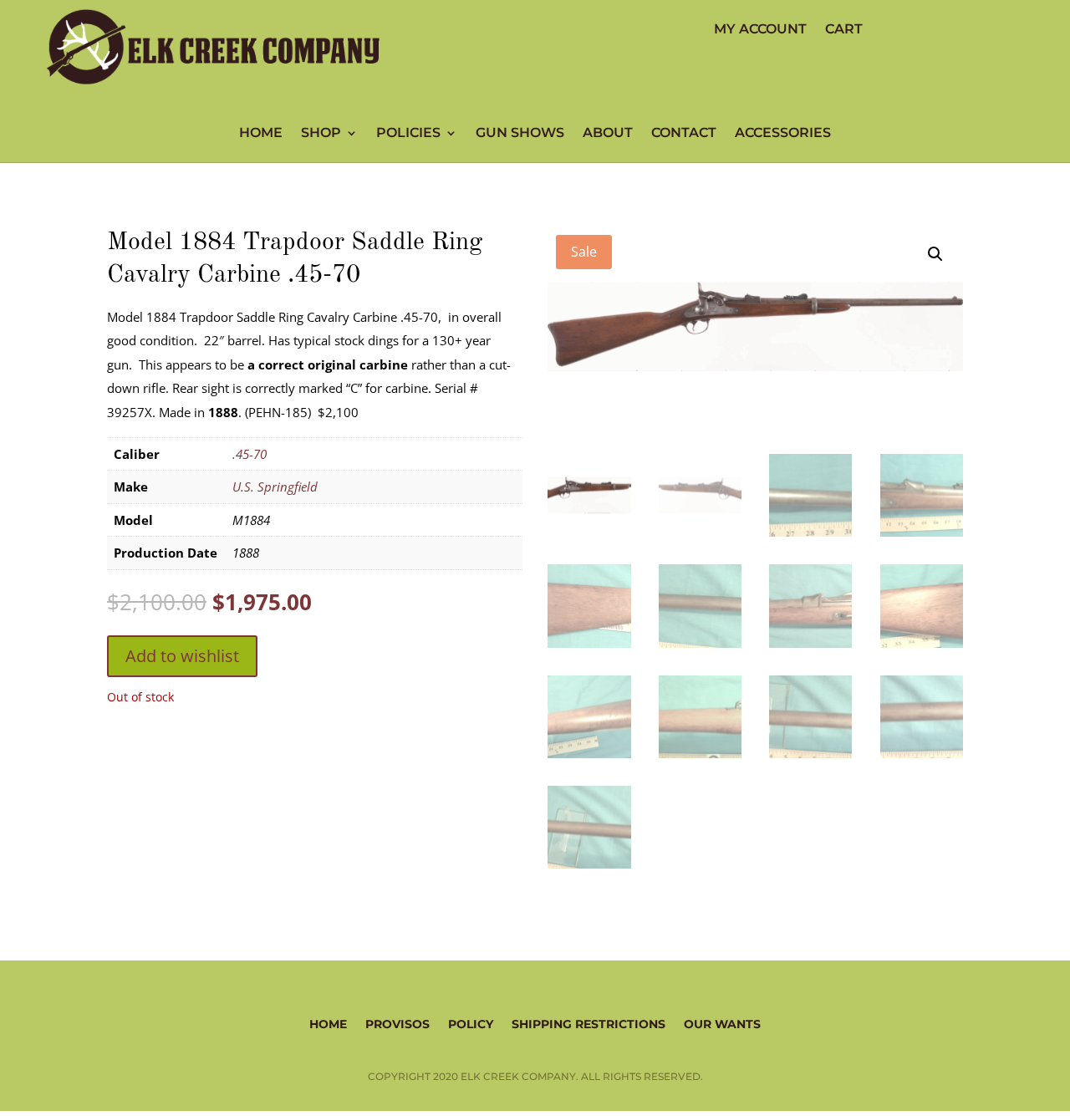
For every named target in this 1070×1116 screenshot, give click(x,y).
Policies (408, 133)
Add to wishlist (182, 656)
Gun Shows (520, 133)
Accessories (783, 133)
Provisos (397, 1023)
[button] (935, 254)
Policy (470, 1023)
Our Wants (722, 1023)
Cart (844, 30)
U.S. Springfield (275, 486)
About (608, 133)
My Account (760, 30)
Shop (321, 133)
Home (261, 133)
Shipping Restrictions (588, 1023)
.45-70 (249, 454)
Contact (683, 133)
